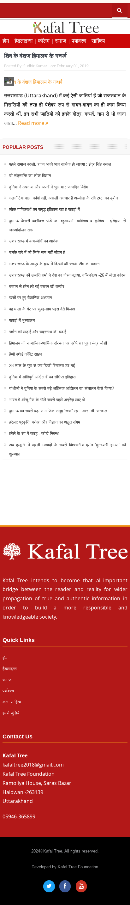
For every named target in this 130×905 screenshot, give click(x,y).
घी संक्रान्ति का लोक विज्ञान (30, 175)
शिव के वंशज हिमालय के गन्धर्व (35, 55)
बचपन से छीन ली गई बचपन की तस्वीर (36, 286)
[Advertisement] (65, 496)
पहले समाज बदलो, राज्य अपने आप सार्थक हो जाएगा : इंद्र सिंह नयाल (60, 164)
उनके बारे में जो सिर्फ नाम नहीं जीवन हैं (37, 252)
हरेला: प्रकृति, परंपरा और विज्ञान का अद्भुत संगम (44, 422)
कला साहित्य (12, 702)
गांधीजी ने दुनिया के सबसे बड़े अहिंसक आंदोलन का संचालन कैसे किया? (61, 388)
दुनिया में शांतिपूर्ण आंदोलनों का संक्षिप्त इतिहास (42, 377)
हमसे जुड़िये (11, 713)
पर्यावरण (8, 690)
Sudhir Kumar (35, 65)
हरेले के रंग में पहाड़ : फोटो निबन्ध (34, 433)
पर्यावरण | (82, 40)
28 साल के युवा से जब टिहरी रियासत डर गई (42, 365)
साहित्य (98, 40)
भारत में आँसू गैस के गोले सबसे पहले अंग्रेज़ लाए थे (47, 399)
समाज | (63, 40)
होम (5, 658)
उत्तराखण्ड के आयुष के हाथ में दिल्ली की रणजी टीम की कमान (54, 263)
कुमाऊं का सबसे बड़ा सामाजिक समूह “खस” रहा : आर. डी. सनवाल (58, 410)
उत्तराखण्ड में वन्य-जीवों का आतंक (33, 241)
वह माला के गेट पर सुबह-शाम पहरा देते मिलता (42, 309)
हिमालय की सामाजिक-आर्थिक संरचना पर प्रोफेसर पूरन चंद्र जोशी (58, 343)
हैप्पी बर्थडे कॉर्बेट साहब (25, 354)
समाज (7, 679)
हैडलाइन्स (10, 668)
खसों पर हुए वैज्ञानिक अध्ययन (30, 297)
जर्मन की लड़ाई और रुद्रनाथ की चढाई (37, 331)
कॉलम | (46, 40)
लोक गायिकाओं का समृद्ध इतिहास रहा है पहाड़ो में (44, 209)
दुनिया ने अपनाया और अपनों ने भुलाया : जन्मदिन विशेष (48, 187)
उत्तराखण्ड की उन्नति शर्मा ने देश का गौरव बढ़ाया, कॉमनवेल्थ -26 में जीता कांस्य (67, 275)
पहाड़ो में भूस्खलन (22, 320)
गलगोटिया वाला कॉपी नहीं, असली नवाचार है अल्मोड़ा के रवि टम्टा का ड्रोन (63, 198)
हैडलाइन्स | (26, 40)
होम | (9, 40)
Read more (31, 122)
